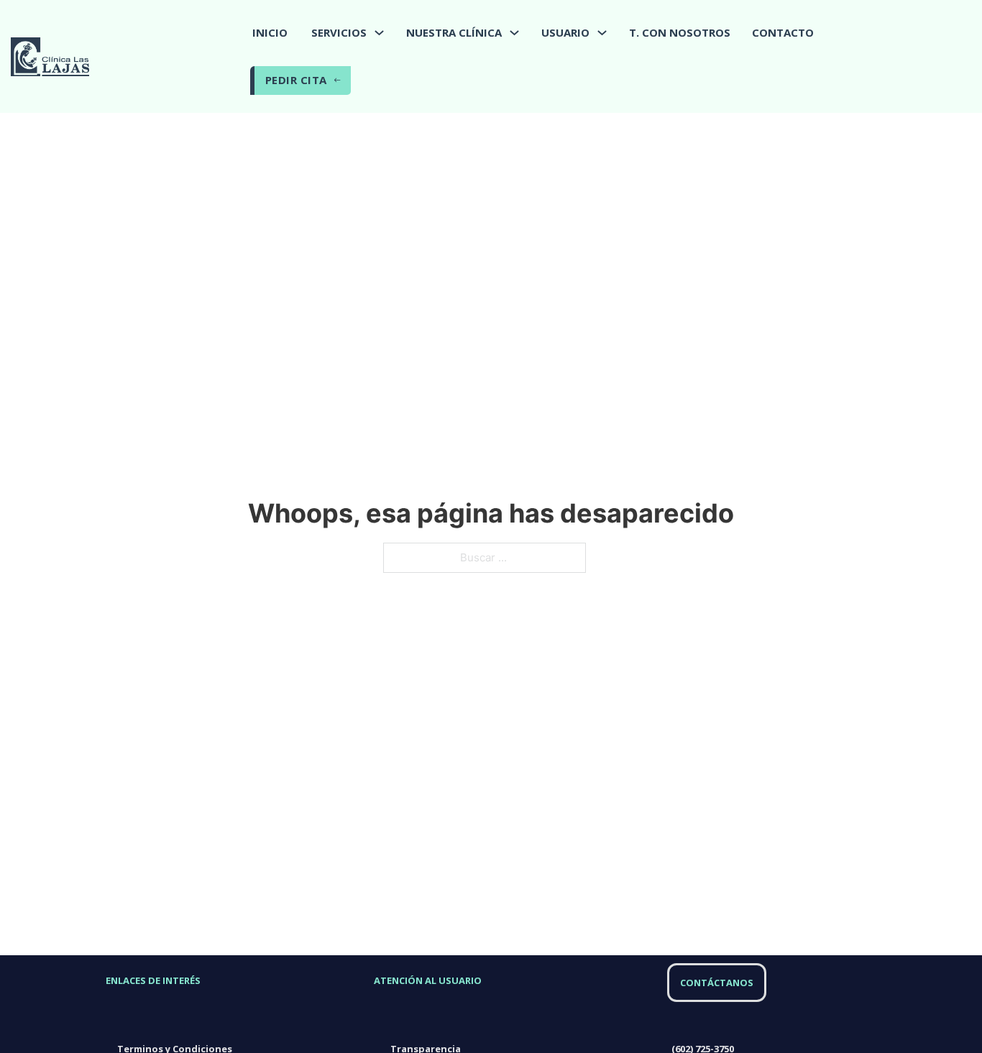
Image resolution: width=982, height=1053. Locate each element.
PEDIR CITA (296, 80)
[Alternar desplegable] (379, 32)
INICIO (270, 32)
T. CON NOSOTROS (679, 32)
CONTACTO (783, 32)
